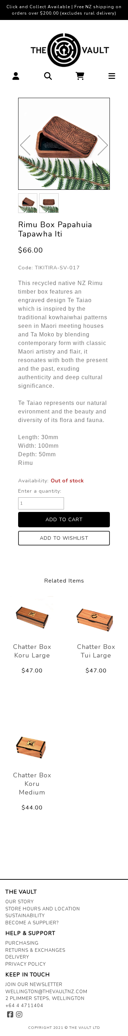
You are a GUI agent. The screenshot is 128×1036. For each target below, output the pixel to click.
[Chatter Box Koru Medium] (32, 746)
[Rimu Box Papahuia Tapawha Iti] (64, 144)
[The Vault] (64, 50)
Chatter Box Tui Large (96, 651)
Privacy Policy (25, 964)
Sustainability (25, 916)
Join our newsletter (34, 984)
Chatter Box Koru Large (32, 651)
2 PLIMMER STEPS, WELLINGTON (45, 998)
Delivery (17, 957)
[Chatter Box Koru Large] (32, 617)
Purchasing (22, 943)
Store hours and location (42, 909)
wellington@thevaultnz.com (46, 992)
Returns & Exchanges (35, 950)
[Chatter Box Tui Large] (96, 617)
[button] (16, 78)
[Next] (103, 145)
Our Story (19, 902)
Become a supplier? (32, 923)
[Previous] (25, 145)
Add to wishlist (64, 538)
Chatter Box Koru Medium (32, 784)
